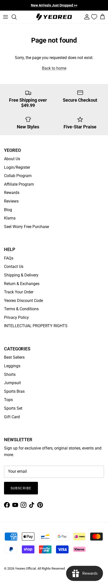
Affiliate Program (19, 184)
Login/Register (17, 167)
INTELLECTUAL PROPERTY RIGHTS (36, 325)
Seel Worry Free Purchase (26, 226)
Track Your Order (18, 292)
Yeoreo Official (25, 568)
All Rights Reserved (51, 568)
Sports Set (13, 408)
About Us (12, 158)
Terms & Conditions (21, 308)
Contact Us (13, 266)
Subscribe (21, 488)
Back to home (54, 68)
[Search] (16, 16)
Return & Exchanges (21, 283)
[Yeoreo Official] (54, 17)
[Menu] (5, 16)
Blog (8, 209)
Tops (8, 399)
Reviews (11, 201)
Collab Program (18, 175)
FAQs (8, 258)
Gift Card (12, 416)
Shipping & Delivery (21, 275)
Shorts (10, 374)
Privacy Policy (16, 317)
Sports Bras (14, 391)
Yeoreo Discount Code (23, 300)
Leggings (12, 366)
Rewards (11, 192)
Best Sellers (14, 357)
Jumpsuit (12, 382)
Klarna (10, 218)
